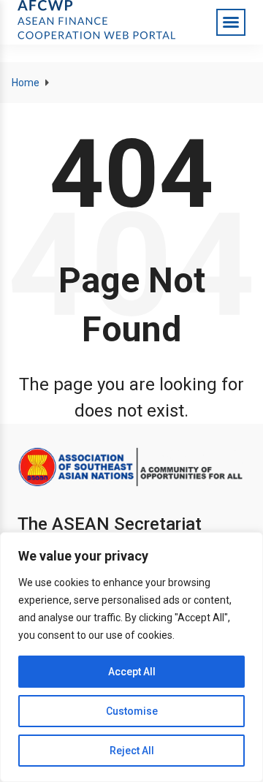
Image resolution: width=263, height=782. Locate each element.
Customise (132, 711)
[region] (131, 657)
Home (25, 82)
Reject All (132, 750)
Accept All (132, 671)
